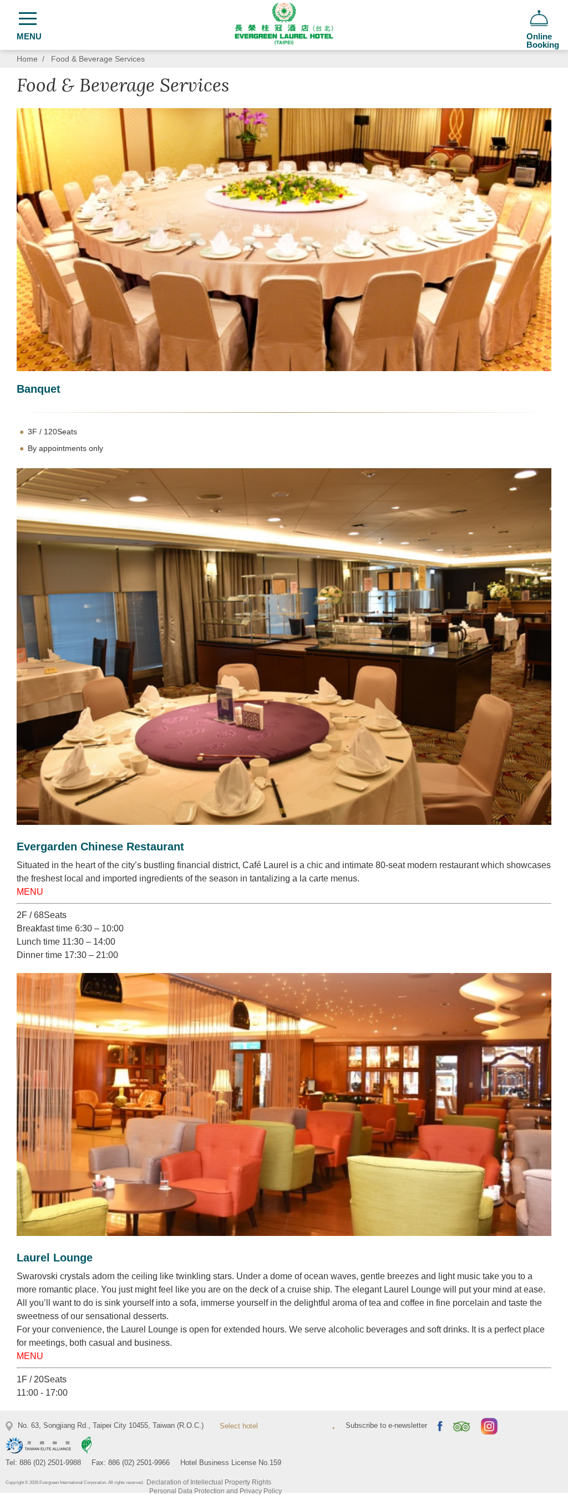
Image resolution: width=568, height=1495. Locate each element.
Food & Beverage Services (98, 59)
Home (27, 59)
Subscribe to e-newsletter (386, 1425)
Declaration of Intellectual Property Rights (208, 1482)
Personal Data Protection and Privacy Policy (215, 1491)
